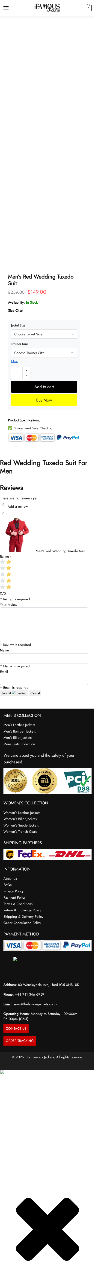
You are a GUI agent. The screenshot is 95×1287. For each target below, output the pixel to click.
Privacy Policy (13, 891)
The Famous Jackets (39, 1057)
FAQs (7, 884)
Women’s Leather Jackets (21, 812)
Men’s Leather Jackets (19, 724)
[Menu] (10, 8)
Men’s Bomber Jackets (19, 731)
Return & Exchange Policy (22, 910)
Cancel (35, 693)
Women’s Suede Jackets (21, 825)
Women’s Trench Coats (20, 831)
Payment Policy (14, 897)
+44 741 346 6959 (29, 994)
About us (10, 878)
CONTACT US (16, 1028)
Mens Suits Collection (19, 744)
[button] (26, 370)
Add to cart (44, 387)
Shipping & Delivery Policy (23, 916)
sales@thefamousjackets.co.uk (35, 1004)
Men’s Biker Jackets (17, 737)
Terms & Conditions (18, 903)
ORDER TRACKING (20, 1040)
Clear (14, 361)
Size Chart (15, 310)
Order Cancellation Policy (22, 922)
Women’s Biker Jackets (20, 818)
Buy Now (44, 400)
